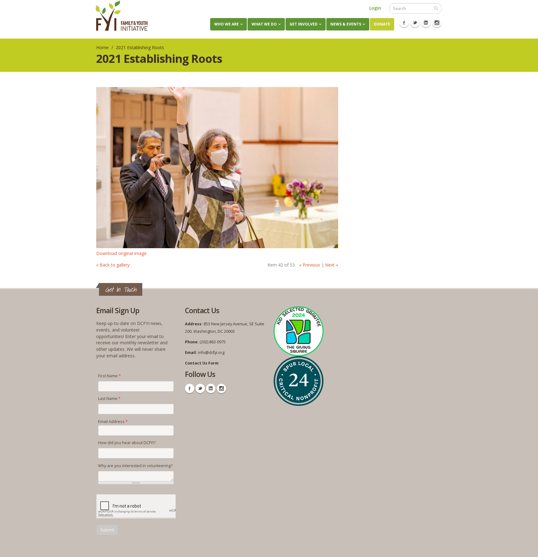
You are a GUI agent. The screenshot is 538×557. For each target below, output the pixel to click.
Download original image (121, 253)
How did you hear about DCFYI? (127, 442)
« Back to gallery (113, 265)
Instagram (436, 22)
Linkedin (426, 22)
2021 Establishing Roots (140, 47)
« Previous (309, 265)
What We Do (264, 24)
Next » (331, 265)
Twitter (415, 22)
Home (102, 47)
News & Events (345, 24)
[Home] (122, 15)
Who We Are (226, 24)
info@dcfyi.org (211, 352)
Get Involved (304, 24)
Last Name (109, 398)
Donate (382, 24)
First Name (109, 375)
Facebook (404, 22)
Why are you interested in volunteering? (135, 465)
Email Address (113, 421)
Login (375, 8)
